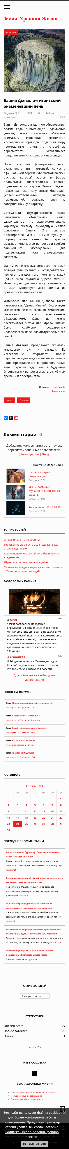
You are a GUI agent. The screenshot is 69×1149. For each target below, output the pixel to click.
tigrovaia (10, 921)
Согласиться (34, 1144)
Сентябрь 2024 (34, 786)
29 (60, 824)
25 (26, 824)
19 (34, 817)
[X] (11, 418)
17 (17, 817)
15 (60, 811)
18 (26, 817)
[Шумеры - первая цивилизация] (15, 482)
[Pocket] (16, 418)
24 (17, 824)
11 (26, 811)
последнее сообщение (17, 707)
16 (8, 817)
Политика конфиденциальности (27, 1099)
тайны (9, 400)
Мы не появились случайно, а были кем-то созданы (44, 490)
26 (34, 824)
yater (33, 732)
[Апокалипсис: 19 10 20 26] (15, 515)
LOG (33, 707)
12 (34, 811)
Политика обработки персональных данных (33, 1092)
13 (43, 811)
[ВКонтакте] (6, 418)
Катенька (35, 720)
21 (52, 817)
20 (43, 817)
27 (43, 824)
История (24, 400)
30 (8, 830)
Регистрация (29, 454)
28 (52, 824)
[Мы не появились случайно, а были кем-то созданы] (15, 498)
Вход (45, 454)
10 (17, 811)
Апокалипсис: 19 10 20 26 (45, 507)
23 (8, 824)
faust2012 (10, 870)
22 (60, 817)
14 (52, 811)
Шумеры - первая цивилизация (24, 562)
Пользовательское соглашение (26, 1095)
